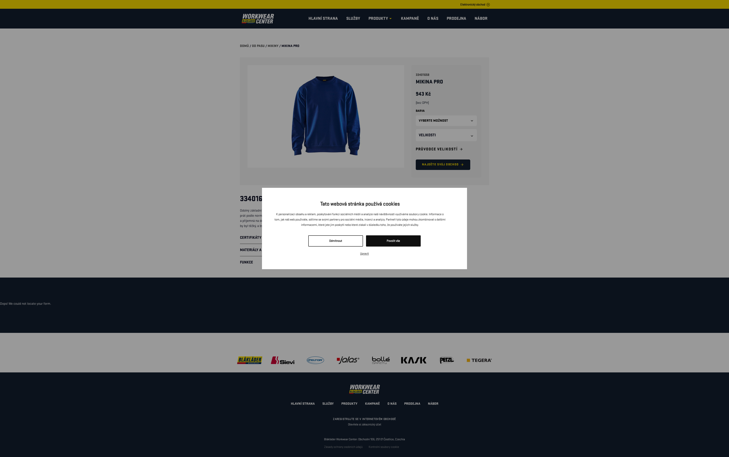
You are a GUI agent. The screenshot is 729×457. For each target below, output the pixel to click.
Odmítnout (335, 241)
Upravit (364, 253)
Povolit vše (393, 241)
